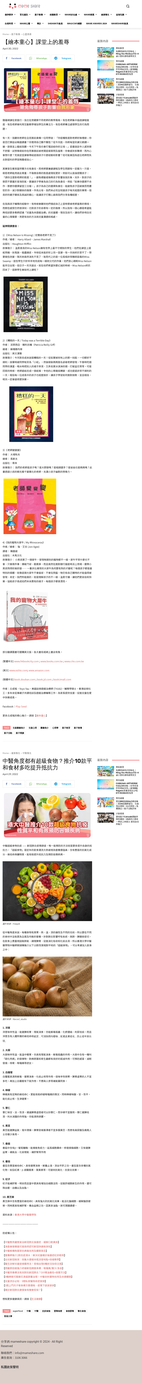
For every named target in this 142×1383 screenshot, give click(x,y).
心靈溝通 (27, 34)
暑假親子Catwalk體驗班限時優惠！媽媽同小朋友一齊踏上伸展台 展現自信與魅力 (127, 101)
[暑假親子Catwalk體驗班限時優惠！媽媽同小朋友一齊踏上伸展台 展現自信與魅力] (105, 99)
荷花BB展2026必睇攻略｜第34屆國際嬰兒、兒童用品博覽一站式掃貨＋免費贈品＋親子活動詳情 (127, 86)
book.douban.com (24, 679)
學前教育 (120, 48)
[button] (127, 6)
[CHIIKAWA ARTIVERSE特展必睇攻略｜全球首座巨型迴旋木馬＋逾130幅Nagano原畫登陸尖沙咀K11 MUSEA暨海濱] (105, 65)
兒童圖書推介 (19, 727)
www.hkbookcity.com (26, 661)
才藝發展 (120, 95)
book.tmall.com (62, 679)
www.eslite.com (18, 670)
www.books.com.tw (51, 661)
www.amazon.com (39, 670)
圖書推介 (44, 727)
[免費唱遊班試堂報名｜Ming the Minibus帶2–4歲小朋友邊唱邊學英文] (105, 52)
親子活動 (8, 732)
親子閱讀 (20, 732)
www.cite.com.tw (74, 661)
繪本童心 (41, 715)
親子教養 (15, 34)
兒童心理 (33, 727)
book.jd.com (44, 679)
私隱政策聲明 (10, 1367)
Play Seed (21, 706)
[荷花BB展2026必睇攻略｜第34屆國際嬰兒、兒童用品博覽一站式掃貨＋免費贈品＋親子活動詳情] (105, 83)
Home (6, 34)
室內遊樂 (120, 61)
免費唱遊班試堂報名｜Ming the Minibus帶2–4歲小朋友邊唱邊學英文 (127, 53)
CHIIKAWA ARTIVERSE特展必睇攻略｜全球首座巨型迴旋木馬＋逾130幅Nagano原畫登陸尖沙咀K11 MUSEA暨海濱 (127, 69)
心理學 (55, 727)
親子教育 (66, 727)
